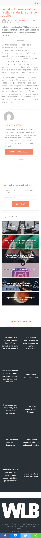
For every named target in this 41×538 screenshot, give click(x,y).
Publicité (23, 524)
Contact (21, 529)
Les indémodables (20, 322)
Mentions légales (27, 526)
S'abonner (20, 204)
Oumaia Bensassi (17, 21)
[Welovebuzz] (10, 3)
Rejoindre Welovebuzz (18, 152)
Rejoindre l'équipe (10, 524)
